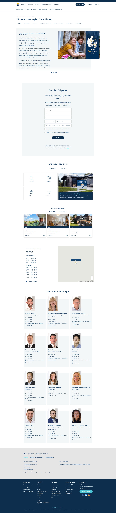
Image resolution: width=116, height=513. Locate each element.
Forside (19, 23)
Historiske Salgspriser (56, 493)
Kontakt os (39, 484)
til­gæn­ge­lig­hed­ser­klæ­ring (78, 509)
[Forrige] (21, 226)
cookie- (57, 509)
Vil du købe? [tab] (63, 168)
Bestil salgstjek (58, 137)
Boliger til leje (54, 487)
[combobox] (58, 110)
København (35, 9)
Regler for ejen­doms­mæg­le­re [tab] (36, 457)
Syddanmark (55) (69, 489)
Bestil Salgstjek (26, 487)
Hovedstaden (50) (69, 484)
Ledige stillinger (40, 500)
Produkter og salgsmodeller (45, 23)
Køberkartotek (26, 489)
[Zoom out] (92, 279)
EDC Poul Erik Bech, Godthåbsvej (55, 9)
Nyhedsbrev (40, 493)
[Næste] (94, 226)
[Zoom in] (92, 277)
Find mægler (56, 4)
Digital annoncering (55, 491)
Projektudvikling (79, 23)
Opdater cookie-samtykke (58, 507)
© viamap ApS (81, 281)
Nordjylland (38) (68, 493)
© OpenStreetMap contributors (88, 281)
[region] (76, 264)
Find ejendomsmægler (28, 484)
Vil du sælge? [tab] (52, 168)
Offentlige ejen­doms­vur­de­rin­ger (57, 496)
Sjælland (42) (68, 487)
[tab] (52, 211)
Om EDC (39, 495)
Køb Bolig (35, 23)
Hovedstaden (27, 9)
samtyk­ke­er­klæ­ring (88, 509)
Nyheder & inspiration (42, 491)
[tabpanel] (58, 186)
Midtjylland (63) (68, 491)
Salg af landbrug (69, 23)
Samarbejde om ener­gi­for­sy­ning (43, 503)
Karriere (39, 497)
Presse (38, 487)
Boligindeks (53, 489)
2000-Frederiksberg (43, 9)
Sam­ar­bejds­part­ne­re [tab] (49, 457)
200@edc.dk (33, 260)
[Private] (17, 4)
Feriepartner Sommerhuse (28, 491)
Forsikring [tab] (26, 457)
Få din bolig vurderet (58, 23)
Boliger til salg (27, 23)
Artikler (39, 489)
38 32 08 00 (33, 258)
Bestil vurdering (81, 4)
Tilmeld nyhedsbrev (86, 491)
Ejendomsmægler (19, 9)
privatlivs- (54, 509)
